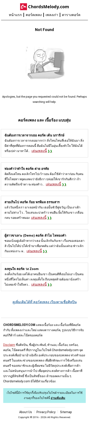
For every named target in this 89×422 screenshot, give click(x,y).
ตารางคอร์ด (71, 15)
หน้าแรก (15, 15)
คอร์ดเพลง (34, 15)
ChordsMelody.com (48, 7)
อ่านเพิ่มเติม (58, 398)
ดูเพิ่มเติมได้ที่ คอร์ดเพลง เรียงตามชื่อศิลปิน (45, 302)
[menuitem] (17, 15)
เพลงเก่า (52, 15)
